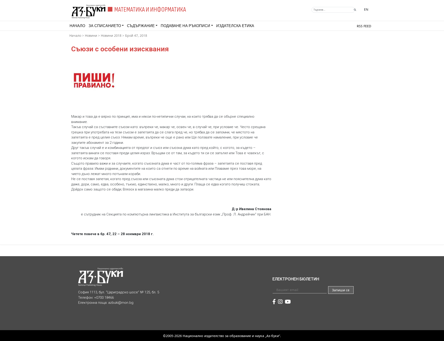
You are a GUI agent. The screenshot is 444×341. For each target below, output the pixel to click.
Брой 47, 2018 (136, 35)
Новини (91, 35)
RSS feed (364, 26)
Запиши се (340, 290)
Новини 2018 (111, 35)
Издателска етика (235, 26)
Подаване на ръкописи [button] (185, 26)
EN (366, 9)
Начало (77, 26)
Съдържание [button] (141, 26)
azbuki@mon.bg (120, 303)
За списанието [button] (105, 26)
